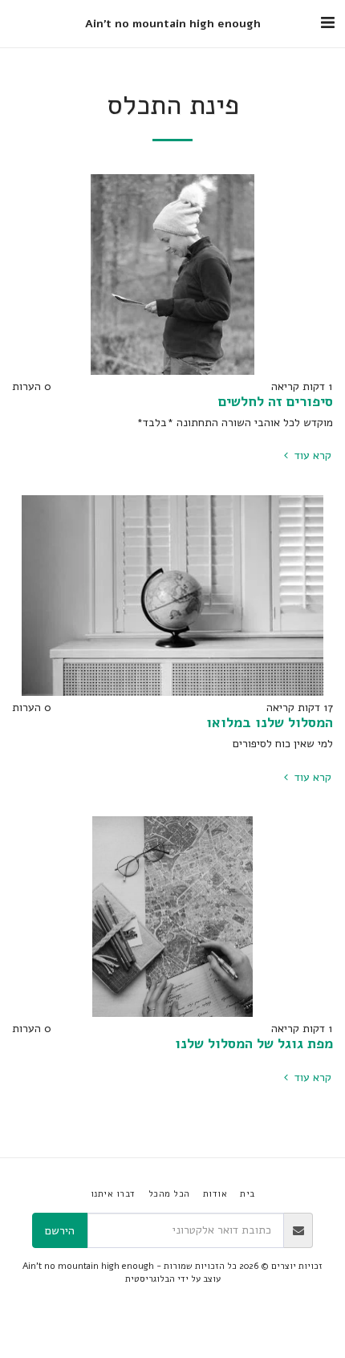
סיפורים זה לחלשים (275, 401)
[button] (327, 22)
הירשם (60, 1230)
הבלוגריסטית (150, 1279)
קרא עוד (311, 456)
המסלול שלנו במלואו (269, 722)
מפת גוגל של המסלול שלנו (254, 1043)
